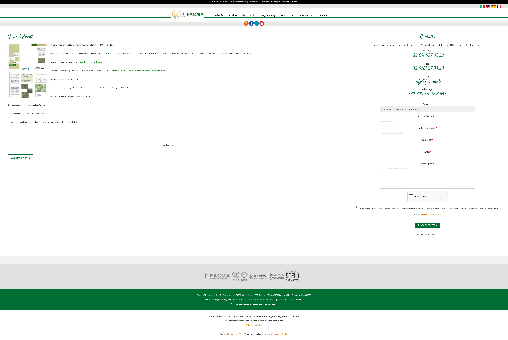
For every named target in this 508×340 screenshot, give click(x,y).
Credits (285, 333)
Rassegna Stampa (267, 15)
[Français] (499, 6)
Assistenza (306, 15)
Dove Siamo (322, 15)
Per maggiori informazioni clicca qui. (285, 2)
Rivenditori (248, 15)
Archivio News (20, 157)
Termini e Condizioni (431, 214)
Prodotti (233, 15)
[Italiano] (482, 6)
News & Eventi (288, 15)
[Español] (493, 6)
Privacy (249, 325)
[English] (488, 6)
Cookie (258, 325)
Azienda (218, 15)
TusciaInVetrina (271, 333)
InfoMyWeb (237, 333)
